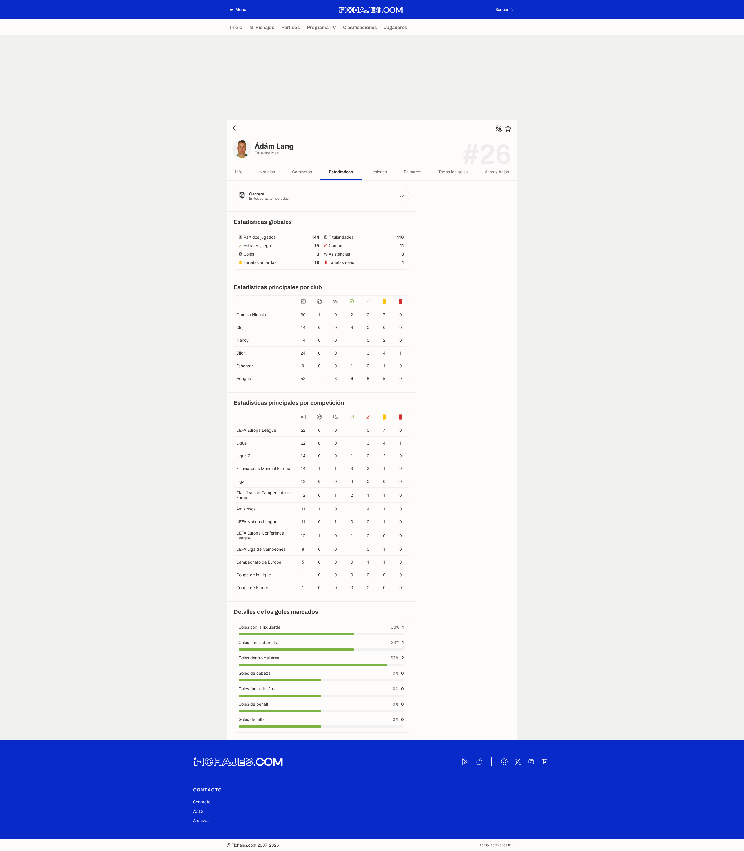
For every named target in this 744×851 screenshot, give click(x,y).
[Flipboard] (544, 761)
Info (238, 171)
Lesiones (378, 171)
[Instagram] (531, 761)
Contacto (201, 801)
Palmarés (412, 171)
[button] (238, 9)
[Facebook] (504, 761)
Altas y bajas (497, 171)
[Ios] (479, 761)
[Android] (465, 761)
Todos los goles (453, 171)
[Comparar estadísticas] (498, 128)
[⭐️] (508, 128)
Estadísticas (341, 171)
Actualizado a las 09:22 (498, 845)
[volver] (236, 128)
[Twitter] (517, 761)
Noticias (267, 171)
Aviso (198, 811)
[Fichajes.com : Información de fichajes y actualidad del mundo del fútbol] (371, 9)
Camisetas (302, 171)
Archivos (201, 820)
